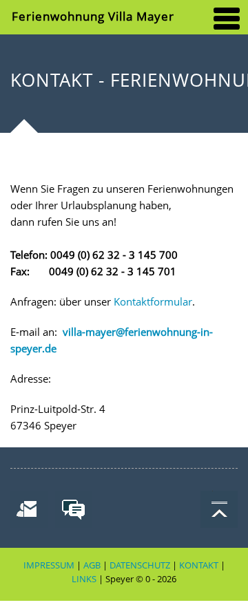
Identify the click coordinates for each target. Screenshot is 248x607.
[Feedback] (72, 508)
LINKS (84, 579)
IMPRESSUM (48, 565)
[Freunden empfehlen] (27, 508)
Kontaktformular (153, 301)
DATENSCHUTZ (140, 565)
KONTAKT (198, 565)
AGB (92, 565)
